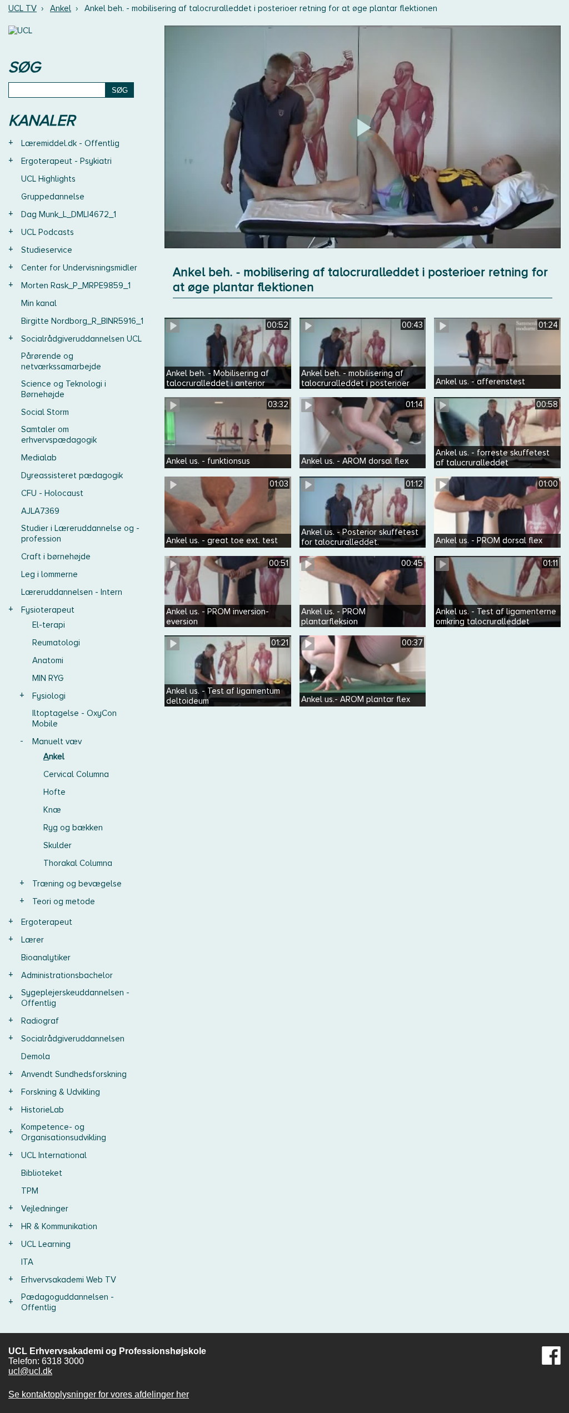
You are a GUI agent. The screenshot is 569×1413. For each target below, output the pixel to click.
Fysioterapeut (47, 610)
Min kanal (39, 303)
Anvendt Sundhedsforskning (74, 1074)
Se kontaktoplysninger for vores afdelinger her (98, 1394)
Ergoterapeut (46, 922)
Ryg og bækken (73, 828)
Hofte (54, 792)
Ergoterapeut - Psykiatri (66, 161)
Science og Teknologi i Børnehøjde (63, 389)
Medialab (39, 458)
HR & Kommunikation (59, 1226)
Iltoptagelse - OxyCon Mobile (74, 718)
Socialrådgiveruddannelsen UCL (81, 339)
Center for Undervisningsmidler (79, 268)
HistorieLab (42, 1110)
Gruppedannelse (52, 197)
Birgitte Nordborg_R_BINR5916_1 (82, 321)
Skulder (57, 845)
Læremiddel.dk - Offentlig (70, 143)
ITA (27, 1262)
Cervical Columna (76, 774)
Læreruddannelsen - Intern (71, 592)
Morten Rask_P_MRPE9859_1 (76, 285)
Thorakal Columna (77, 863)
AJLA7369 (40, 511)
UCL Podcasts (47, 232)
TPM (29, 1191)
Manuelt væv (57, 741)
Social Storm (45, 412)
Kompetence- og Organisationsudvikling (63, 1132)
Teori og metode (63, 901)
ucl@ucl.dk (30, 1371)
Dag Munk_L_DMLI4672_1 (68, 214)
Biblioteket (41, 1173)
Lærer (32, 940)
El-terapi (48, 625)
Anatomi (47, 660)
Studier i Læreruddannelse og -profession (80, 533)
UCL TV (22, 8)
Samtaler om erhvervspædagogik (59, 434)
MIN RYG (48, 678)
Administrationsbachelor (67, 975)
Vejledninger (44, 1209)
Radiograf (40, 1021)
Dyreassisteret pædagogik (72, 475)
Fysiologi (49, 696)
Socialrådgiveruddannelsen (72, 1039)
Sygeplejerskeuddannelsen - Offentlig (75, 998)
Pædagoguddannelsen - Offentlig (67, 1302)
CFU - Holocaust (52, 493)
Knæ (52, 810)
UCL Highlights (48, 179)
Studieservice (46, 250)
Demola (35, 1056)
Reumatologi (56, 643)
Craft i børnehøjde (56, 557)
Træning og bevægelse (77, 884)
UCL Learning (46, 1244)
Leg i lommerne (49, 574)
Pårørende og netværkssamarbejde (61, 361)
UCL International (54, 1155)
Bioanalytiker (46, 958)
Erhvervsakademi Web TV (68, 1280)
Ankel (60, 8)
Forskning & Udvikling (60, 1092)
